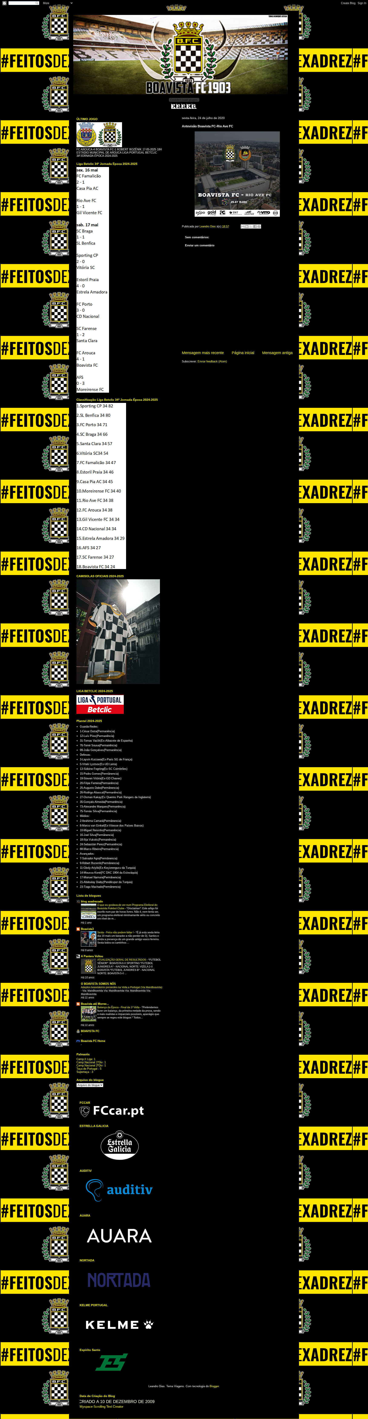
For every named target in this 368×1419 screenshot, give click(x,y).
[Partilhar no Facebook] (255, 226)
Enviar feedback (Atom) (212, 361)
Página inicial (243, 353)
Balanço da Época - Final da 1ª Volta (118, 1007)
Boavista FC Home (93, 1041)
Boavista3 (87, 929)
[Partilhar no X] (251, 226)
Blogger (214, 1386)
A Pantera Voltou (92, 956)
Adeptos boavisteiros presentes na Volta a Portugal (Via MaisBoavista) (121, 987)
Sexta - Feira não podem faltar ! (115, 932)
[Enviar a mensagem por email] (243, 226)
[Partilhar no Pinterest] (259, 226)
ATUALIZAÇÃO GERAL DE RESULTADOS (122, 959)
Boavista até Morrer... (95, 1003)
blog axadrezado (92, 901)
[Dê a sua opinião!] (247, 226)
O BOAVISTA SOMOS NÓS (98, 983)
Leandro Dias (208, 226)
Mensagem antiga (277, 353)
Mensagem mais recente (203, 353)
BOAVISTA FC (90, 1031)
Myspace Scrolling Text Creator (101, 1406)
